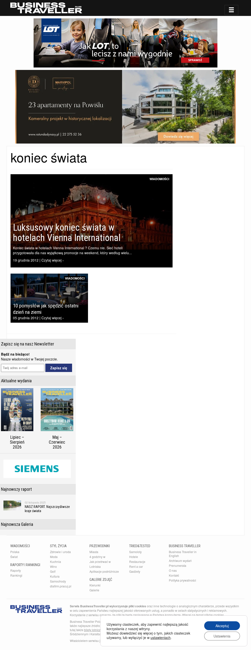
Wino (53, 566)
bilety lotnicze (93, 630)
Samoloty (135, 552)
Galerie (94, 590)
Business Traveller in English (183, 554)
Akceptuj (222, 625)
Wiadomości (159, 179)
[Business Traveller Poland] (46, 8)
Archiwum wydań (180, 560)
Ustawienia (221, 636)
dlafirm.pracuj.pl (60, 586)
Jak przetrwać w (100, 561)
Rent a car (136, 566)
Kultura (55, 576)
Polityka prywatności (182, 580)
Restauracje (137, 561)
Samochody (58, 581)
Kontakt (174, 575)
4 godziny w (97, 557)
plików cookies (214, 615)
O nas (173, 570)
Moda (54, 557)
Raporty (15, 570)
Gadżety (134, 571)
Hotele (133, 557)
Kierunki (94, 585)
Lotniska (95, 566)
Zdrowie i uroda (60, 552)
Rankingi (16, 575)
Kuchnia (55, 561)
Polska (14, 552)
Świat (14, 557)
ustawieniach (161, 637)
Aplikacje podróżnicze (104, 571)
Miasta (93, 552)
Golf (52, 571)
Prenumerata (177, 565)
